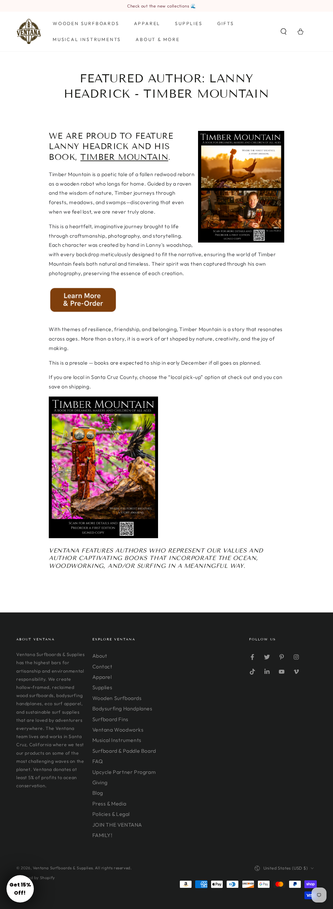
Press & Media (109, 803)
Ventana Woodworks (118, 729)
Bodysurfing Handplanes (122, 708)
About (99, 655)
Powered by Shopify (35, 877)
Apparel (102, 677)
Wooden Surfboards (117, 698)
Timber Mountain (124, 157)
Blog (97, 793)
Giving (100, 782)
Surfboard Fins (110, 719)
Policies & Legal (111, 814)
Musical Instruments (116, 740)
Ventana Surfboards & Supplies (63, 867)
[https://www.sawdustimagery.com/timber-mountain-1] (83, 311)
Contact (102, 666)
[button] (283, 31)
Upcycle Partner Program (124, 772)
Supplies (102, 687)
